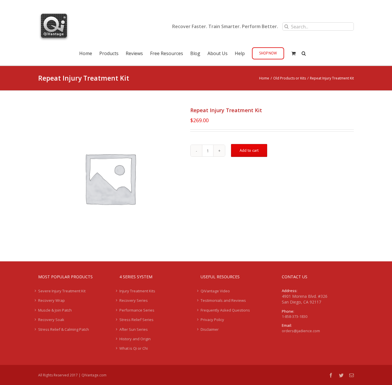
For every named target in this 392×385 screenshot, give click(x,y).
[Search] (304, 52)
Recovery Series (133, 300)
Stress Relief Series (136, 319)
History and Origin (135, 338)
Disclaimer (210, 329)
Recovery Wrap (51, 300)
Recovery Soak (51, 319)
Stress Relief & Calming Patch (63, 329)
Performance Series (136, 310)
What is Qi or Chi (133, 348)
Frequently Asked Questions (225, 310)
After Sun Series (133, 329)
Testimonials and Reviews (223, 300)
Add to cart (249, 150)
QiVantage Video (215, 290)
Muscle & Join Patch (55, 310)
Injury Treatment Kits (137, 290)
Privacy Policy (212, 319)
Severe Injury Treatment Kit (62, 290)
